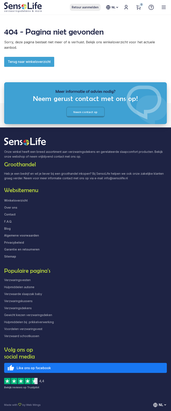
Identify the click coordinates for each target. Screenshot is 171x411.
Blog (7, 228)
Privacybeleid (14, 242)
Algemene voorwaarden (21, 235)
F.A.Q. (8, 221)
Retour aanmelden (85, 7)
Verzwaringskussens (18, 301)
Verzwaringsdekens (18, 308)
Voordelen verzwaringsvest (23, 329)
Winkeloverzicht (16, 200)
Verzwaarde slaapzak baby (23, 294)
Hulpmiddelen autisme (19, 287)
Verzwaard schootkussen (21, 336)
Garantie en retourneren (22, 249)
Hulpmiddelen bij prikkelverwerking (29, 322)
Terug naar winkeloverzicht (29, 62)
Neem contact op (85, 112)
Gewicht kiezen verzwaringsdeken (28, 315)
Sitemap (10, 256)
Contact (10, 214)
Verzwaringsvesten (17, 280)
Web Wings (33, 404)
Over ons (10, 207)
